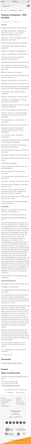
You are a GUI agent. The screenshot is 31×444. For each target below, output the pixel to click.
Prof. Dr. (8, 102)
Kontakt (3, 404)
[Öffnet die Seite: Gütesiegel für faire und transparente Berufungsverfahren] (18, 434)
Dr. (7, 43)
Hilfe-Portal (19, 400)
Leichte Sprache (20, 402)
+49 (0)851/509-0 (17, 417)
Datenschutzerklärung (6, 400)
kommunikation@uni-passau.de (11, 385)
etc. (12, 242)
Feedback (18, 398)
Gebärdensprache (20, 404)
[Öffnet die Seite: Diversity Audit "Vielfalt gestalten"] (24, 434)
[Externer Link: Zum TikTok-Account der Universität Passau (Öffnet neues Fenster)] (20, 422)
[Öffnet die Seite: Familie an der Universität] (9, 434)
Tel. (2, 383)
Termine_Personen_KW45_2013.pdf (12, 363)
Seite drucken (21, 392)
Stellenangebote (5, 406)
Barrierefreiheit (5, 402)
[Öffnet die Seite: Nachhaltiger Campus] (20, 429)
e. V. (14, 33)
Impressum (3, 398)
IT (14, 120)
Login (2, 1)
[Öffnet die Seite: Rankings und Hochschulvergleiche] (9, 429)
